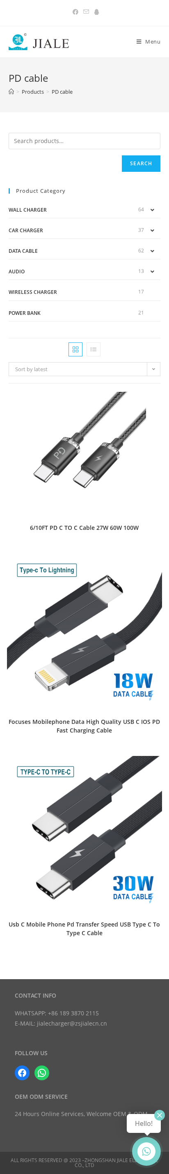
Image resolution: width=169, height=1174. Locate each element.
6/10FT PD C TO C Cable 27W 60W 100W (84, 528)
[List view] (93, 349)
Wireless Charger (33, 292)
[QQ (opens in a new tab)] (95, 12)
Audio (17, 271)
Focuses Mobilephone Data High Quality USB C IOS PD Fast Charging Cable (84, 726)
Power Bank (25, 313)
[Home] (11, 91)
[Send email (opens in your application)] (86, 12)
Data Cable (23, 250)
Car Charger (26, 230)
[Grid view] (75, 349)
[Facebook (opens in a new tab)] (75, 12)
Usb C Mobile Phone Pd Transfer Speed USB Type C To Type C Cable (84, 928)
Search (141, 163)
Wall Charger (28, 209)
